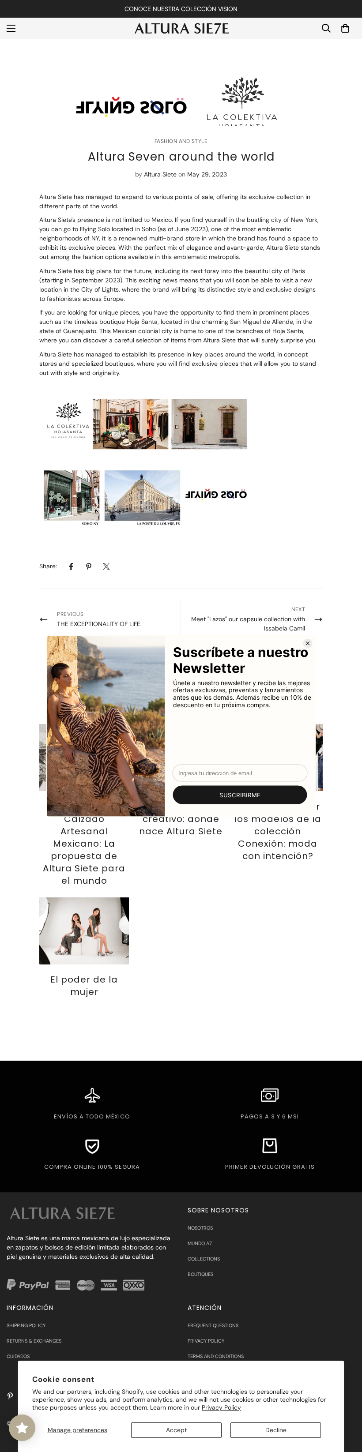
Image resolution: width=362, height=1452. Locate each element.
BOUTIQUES (200, 1274)
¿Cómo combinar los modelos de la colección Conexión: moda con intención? (277, 831)
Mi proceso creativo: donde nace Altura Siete (180, 818)
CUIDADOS (18, 1356)
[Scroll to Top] (345, 1404)
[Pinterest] (88, 566)
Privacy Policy (221, 1407)
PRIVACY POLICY (206, 1341)
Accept (176, 1430)
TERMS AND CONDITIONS (216, 1356)
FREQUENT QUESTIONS (213, 1325)
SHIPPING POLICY (26, 1325)
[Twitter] (106, 566)
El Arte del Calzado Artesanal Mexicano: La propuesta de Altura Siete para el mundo (84, 843)
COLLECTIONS (204, 1259)
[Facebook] (71, 566)
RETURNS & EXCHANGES (34, 1341)
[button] (345, 28)
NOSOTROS (200, 1228)
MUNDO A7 (200, 1243)
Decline (276, 1430)
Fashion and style (181, 141)
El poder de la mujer (84, 985)
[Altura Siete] (181, 28)
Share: (48, 566)
